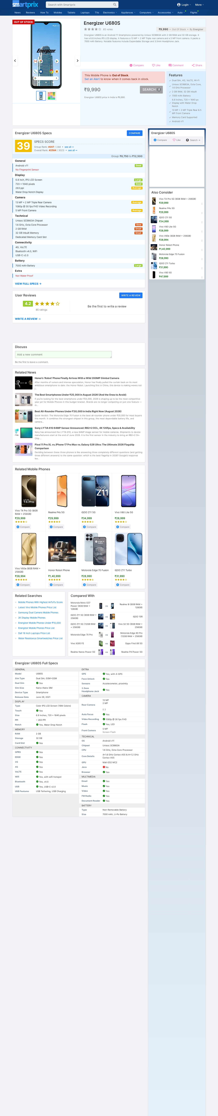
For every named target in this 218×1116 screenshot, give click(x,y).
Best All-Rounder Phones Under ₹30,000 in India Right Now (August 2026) (78, 411)
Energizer (198, 29)
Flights (193, 12)
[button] (78, 283)
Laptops (85, 12)
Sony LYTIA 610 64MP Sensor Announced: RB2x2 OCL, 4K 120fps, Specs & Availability (85, 427)
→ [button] (28, 318)
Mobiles (58, 12)
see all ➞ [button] (69, 146)
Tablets (71, 12)
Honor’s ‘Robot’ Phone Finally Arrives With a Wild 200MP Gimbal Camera (77, 378)
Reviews (30, 12)
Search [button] (149, 89)
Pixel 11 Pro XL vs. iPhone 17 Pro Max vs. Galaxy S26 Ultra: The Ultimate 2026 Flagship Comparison (84, 446)
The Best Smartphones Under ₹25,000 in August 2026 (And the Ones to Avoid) (80, 394)
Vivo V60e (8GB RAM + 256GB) (27, 570)
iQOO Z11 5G (88, 512)
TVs (97, 12)
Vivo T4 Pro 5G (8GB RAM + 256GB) (26, 512)
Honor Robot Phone (59, 570)
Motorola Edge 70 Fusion (95, 570)
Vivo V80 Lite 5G (124, 512)
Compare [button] (134, 133)
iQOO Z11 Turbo (123, 570)
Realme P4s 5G (56, 512)
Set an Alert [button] (92, 79)
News (18, 12)
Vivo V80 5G (165, 272)
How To (44, 12)
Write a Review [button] (130, 295)
